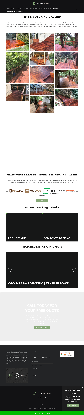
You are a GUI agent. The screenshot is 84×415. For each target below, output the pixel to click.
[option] (16, 191)
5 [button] (43, 195)
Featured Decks (26, 399)
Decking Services (10, 8)
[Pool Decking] (24, 227)
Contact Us (48, 8)
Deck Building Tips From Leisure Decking (15, 11)
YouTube (34, 375)
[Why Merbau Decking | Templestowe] (42, 269)
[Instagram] (41, 397)
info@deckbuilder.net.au (37, 365)
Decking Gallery (41, 399)
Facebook (35, 368)
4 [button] (42, 195)
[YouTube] (43, 397)
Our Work (19, 8)
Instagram (35, 372)
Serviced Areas (33, 8)
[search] (51, 351)
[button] (7, 191)
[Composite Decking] (60, 227)
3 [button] (41, 195)
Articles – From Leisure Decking (54, 399)
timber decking (31, 22)
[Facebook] (39, 397)
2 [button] (40, 195)
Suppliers (26, 8)
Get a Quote (42, 8)
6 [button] (44, 195)
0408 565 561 (55, 8)
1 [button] (39, 195)
